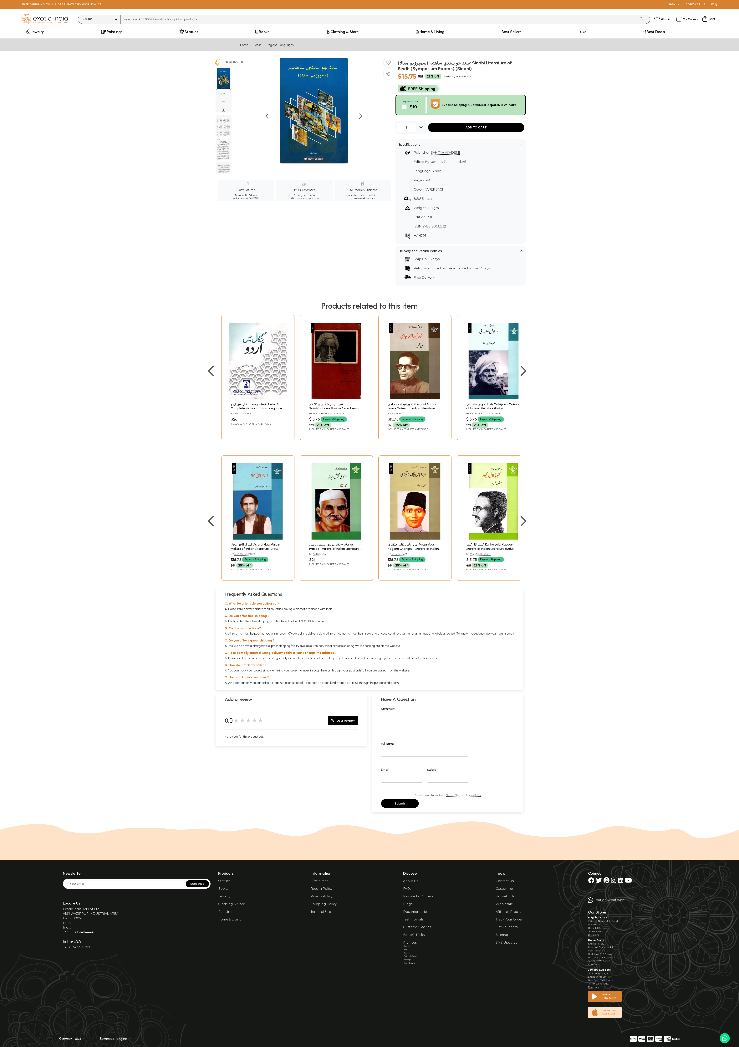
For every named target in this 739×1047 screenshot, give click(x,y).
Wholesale (504, 904)
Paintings (226, 912)
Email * (385, 769)
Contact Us (505, 881)
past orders (356, 670)
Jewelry (224, 896)
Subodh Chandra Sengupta (330, 413)
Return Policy (321, 888)
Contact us (695, 4)
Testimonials (413, 919)
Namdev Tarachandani (448, 162)
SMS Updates (506, 942)
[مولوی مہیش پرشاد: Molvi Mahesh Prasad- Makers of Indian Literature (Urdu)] (336, 538)
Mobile (431, 769)
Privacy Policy (473, 795)
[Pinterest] (606, 881)
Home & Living (230, 919)
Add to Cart (476, 127)
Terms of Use (453, 795)
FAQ (714, 4)
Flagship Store (597, 917)
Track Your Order (509, 919)
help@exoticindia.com (425, 658)
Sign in (674, 4)
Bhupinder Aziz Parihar (485, 413)
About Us (410, 881)
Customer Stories (417, 927)
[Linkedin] (620, 881)
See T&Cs (254, 198)
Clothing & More (231, 904)
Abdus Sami (320, 553)
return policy (506, 633)
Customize (504, 888)
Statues (224, 881)
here (324, 670)
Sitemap (502, 935)
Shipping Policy (323, 904)
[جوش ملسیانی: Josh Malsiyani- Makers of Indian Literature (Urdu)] (493, 398)
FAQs (407, 888)
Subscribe (197, 883)
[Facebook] (591, 881)
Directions (593, 934)
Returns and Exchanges (433, 268)
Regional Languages (280, 45)
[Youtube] (628, 881)
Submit (400, 803)
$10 (413, 106)
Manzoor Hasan (480, 553)
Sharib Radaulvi (244, 553)
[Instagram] (613, 881)
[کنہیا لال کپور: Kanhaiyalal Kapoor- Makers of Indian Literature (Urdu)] (493, 538)
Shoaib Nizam (399, 553)
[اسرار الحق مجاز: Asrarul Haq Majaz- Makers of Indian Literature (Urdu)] (258, 538)
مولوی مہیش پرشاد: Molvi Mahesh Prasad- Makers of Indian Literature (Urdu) (334, 549)
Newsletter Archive (418, 896)
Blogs (407, 904)
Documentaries (415, 912)
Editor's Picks (414, 935)
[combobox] (378, 19)
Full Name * (388, 743)
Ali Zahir (397, 413)
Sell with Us (505, 896)
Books (257, 45)
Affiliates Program (510, 912)
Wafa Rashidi (242, 413)
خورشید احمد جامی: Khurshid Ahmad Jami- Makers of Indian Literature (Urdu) (412, 408)
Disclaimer (319, 881)
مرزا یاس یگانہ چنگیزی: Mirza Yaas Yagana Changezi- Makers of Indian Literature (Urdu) (413, 549)
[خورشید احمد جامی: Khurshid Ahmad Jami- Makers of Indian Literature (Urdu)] (415, 398)
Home (244, 45)
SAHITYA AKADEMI (445, 152)
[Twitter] (599, 881)
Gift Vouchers (506, 927)
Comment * (389, 708)
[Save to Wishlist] (388, 64)
